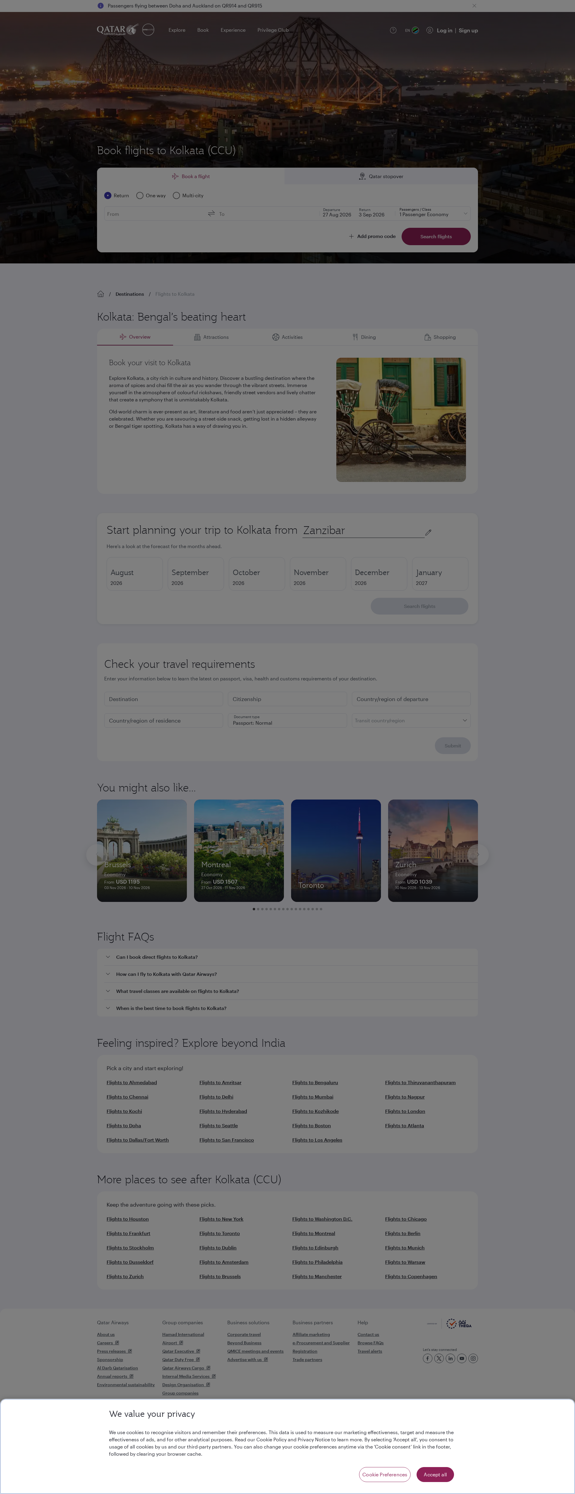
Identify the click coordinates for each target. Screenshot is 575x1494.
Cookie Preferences (384, 1474)
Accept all (435, 1474)
